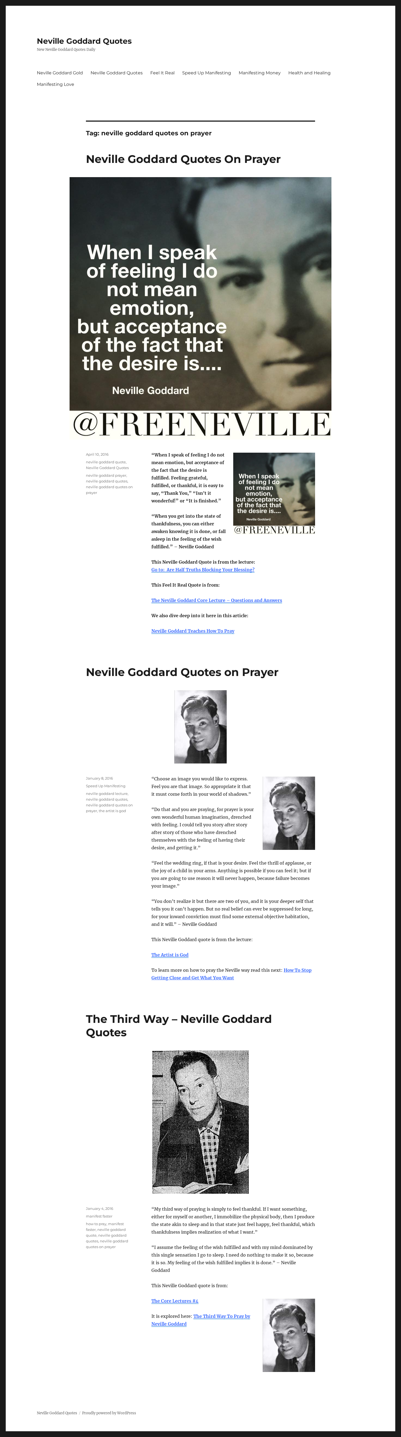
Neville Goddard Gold (60, 72)
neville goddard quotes (106, 481)
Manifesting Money (260, 72)
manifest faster (99, 1216)
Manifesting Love (55, 84)
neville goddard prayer (106, 475)
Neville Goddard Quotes (84, 41)
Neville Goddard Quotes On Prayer (183, 159)
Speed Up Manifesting (206, 72)
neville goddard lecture (107, 793)
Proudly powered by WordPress (109, 1413)
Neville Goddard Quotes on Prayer (182, 672)
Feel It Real (162, 72)
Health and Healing (309, 72)
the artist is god (112, 811)
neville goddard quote (106, 462)
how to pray (96, 1224)
